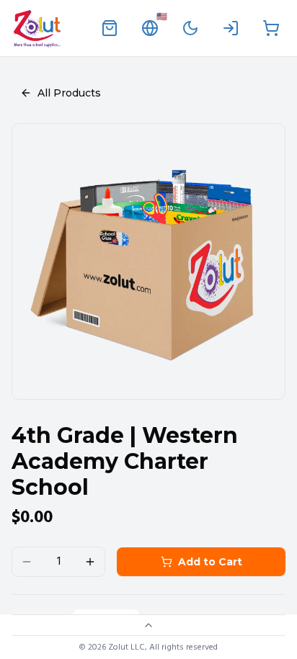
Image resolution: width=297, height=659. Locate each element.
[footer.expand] (148, 625)
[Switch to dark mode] (190, 28)
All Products (69, 92)
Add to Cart (210, 561)
